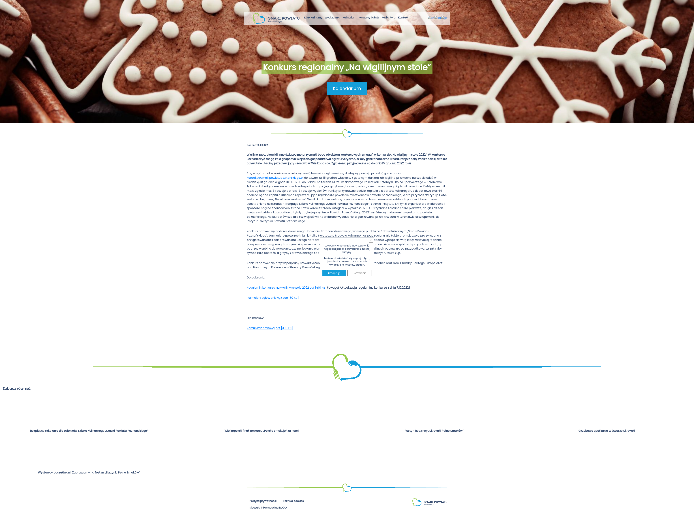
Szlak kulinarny (313, 17)
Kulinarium (349, 17)
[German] (437, 18)
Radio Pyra (388, 17)
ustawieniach (355, 264)
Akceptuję (334, 273)
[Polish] (444, 18)
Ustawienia (359, 273)
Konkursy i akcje (369, 17)
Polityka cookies (293, 501)
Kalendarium (347, 88)
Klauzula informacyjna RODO (268, 507)
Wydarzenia (332, 17)
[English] (431, 18)
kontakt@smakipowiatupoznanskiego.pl (275, 178)
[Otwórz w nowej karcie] (412, 18)
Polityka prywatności (263, 501)
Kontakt (403, 17)
